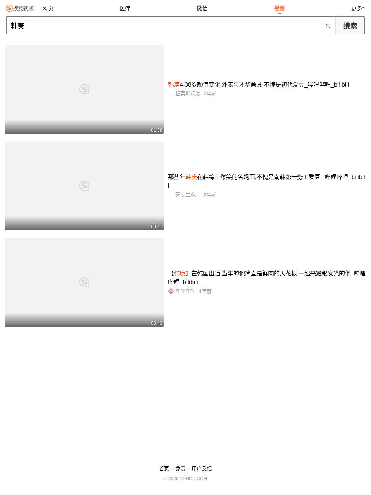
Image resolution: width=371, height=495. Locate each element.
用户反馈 (202, 468)
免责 (180, 468)
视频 (279, 8)
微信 (202, 8)
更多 (356, 8)
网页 (47, 8)
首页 (164, 468)
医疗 (125, 8)
